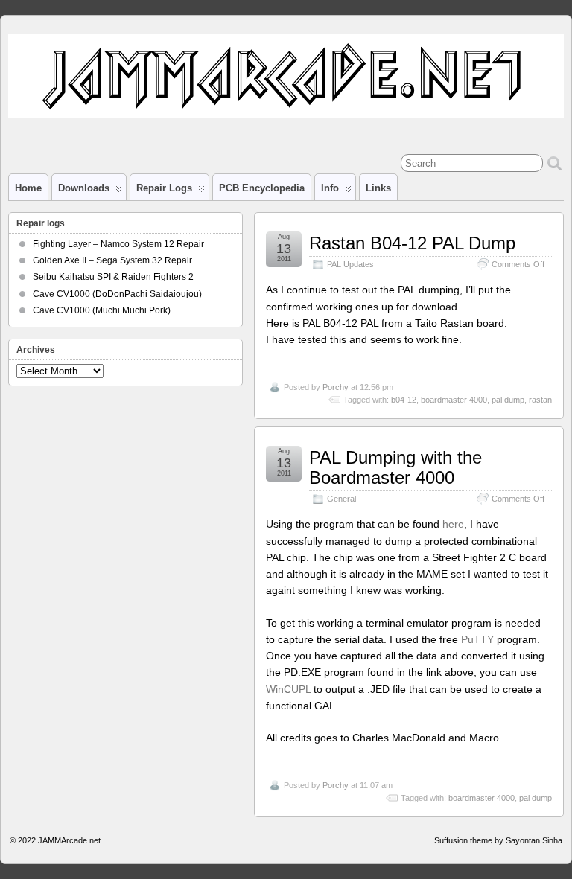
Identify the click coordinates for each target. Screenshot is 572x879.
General (341, 498)
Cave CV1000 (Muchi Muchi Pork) (102, 310)
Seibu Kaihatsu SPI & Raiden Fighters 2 (113, 277)
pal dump (508, 399)
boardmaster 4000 (454, 399)
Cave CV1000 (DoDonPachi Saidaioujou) (117, 294)
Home (28, 188)
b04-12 (403, 399)
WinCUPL (288, 689)
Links (378, 188)
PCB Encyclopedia (262, 188)
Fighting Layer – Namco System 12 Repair (118, 244)
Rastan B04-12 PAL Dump (412, 243)
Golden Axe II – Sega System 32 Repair (112, 260)
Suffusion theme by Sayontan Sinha (498, 840)
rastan (540, 399)
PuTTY (477, 639)
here (453, 524)
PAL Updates (350, 264)
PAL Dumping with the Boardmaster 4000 (395, 467)
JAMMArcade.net (69, 840)
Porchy (335, 387)
